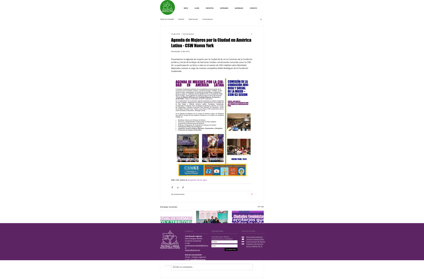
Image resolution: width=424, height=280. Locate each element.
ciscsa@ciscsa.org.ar (198, 259)
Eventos (181, 19)
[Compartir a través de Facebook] (172, 187)
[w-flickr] (243, 237)
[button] (239, 8)
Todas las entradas (167, 19)
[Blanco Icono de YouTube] (243, 239)
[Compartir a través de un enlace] (183, 187)
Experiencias (193, 19)
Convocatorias (207, 19)
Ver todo (261, 207)
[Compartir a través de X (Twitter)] (178, 187)
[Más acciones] (251, 34)
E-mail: (187, 259)
